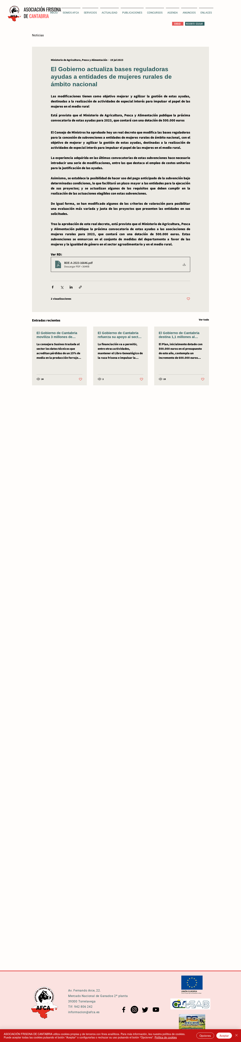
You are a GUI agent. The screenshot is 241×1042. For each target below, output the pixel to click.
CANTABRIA (39, 15)
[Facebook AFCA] (123, 1009)
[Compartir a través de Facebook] (52, 287)
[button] (109, 11)
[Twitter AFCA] (145, 1009)
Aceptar (224, 1035)
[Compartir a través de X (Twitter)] (62, 287)
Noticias (38, 35)
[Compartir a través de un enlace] (80, 287)
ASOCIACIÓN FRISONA (42, 9)
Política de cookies (166, 1037)
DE (26, 15)
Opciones (205, 1035)
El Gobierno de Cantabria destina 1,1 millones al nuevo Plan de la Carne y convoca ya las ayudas (179, 335)
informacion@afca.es (84, 1012)
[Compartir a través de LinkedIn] (71, 287)
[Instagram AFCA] (134, 1009)
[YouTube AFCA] (156, 1009)
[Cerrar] (236, 1035)
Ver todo (204, 319)
